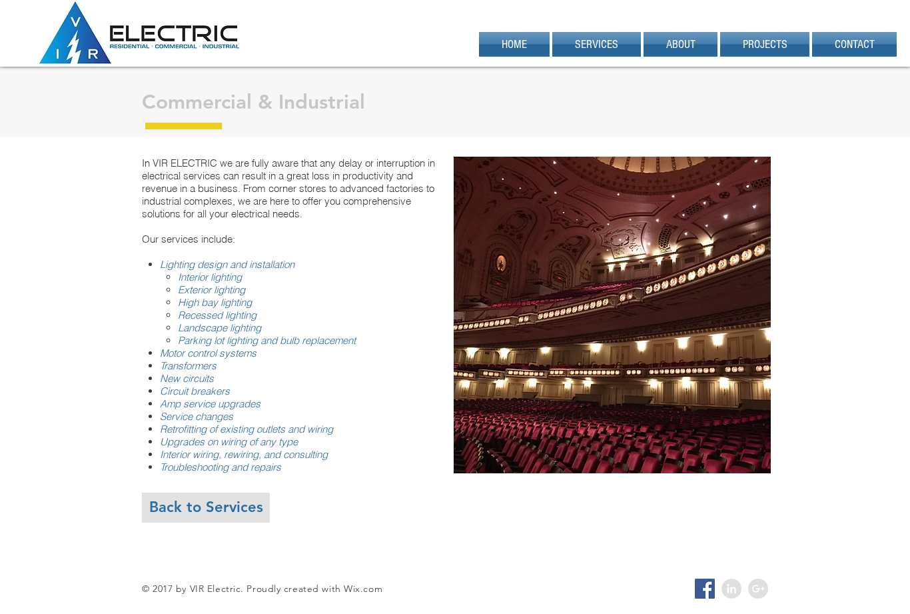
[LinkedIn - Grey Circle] (731, 589)
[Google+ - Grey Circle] (758, 589)
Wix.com (363, 589)
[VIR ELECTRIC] (705, 589)
